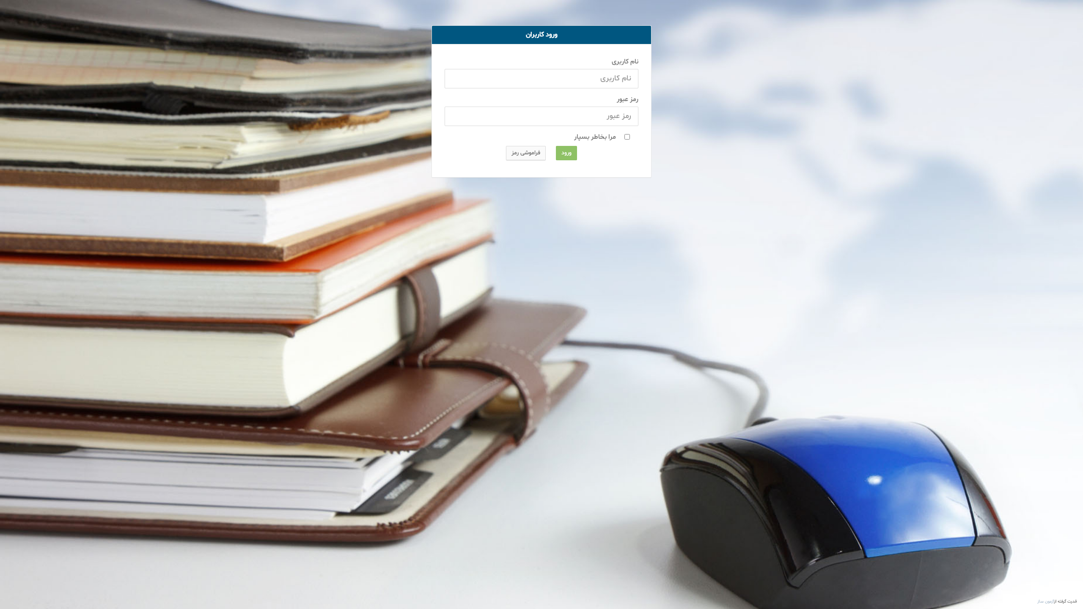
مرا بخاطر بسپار (594, 137)
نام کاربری (625, 61)
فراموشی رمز (525, 153)
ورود (566, 153)
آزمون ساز (1045, 601)
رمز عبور (627, 99)
